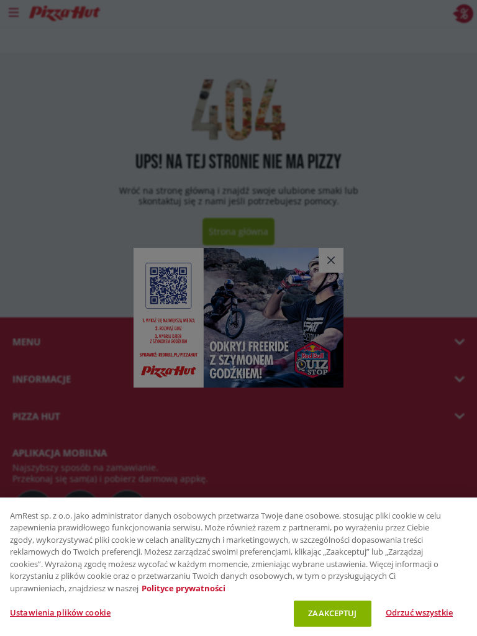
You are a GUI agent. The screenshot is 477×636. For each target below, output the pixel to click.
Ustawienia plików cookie (60, 612)
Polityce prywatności (183, 588)
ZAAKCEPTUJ (332, 613)
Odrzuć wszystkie (419, 612)
